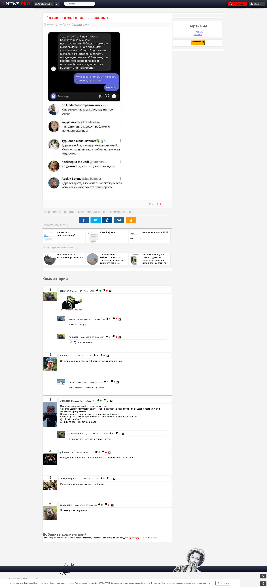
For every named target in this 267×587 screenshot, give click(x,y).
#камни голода (44, 4)
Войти (154, 538)
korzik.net (198, 34)
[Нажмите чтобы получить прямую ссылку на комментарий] (110, 291)
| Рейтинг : (89, 291)
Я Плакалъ (198, 32)
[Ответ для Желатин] (71, 341)
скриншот (78, 25)
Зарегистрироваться (137, 538)
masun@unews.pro (38, 579)
